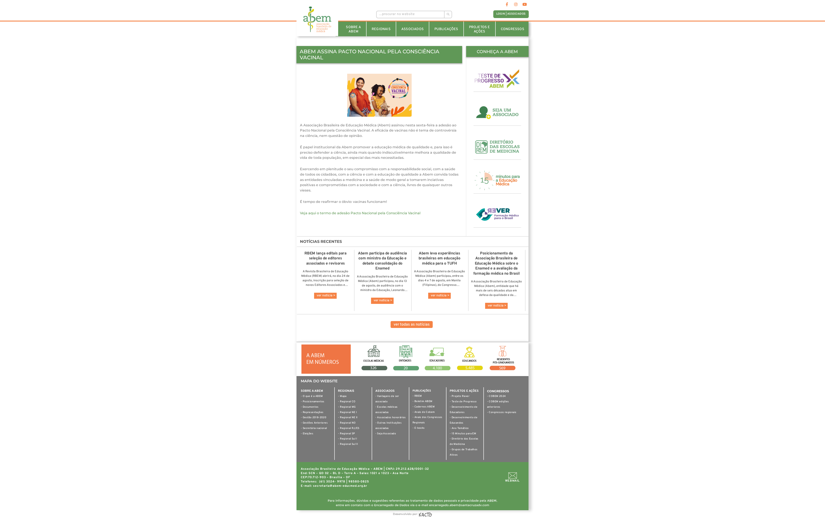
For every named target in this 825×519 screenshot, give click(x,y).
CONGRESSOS (512, 29)
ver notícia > (326, 296)
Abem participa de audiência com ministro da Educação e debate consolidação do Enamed (382, 261)
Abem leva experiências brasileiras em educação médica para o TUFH (439, 258)
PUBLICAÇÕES (446, 29)
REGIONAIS (381, 29)
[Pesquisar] (448, 14)
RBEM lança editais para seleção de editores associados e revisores (325, 258)
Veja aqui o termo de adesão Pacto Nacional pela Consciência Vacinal (360, 213)
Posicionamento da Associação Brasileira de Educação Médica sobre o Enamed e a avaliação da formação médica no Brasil (496, 263)
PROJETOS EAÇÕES (479, 29)
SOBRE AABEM (353, 29)
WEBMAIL (512, 481)
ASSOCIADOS (412, 29)
